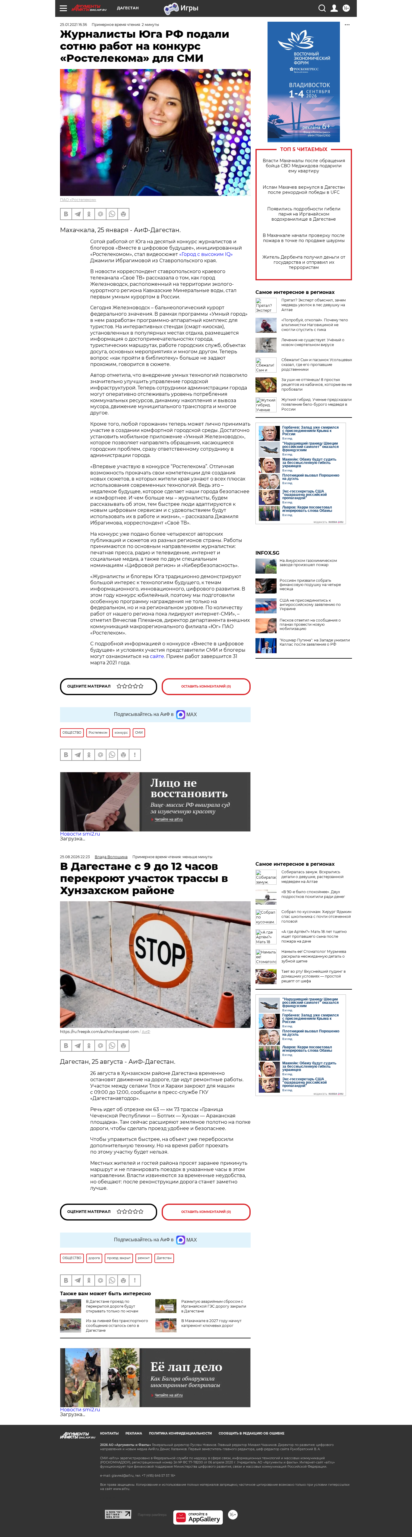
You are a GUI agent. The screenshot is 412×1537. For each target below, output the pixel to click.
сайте (157, 656)
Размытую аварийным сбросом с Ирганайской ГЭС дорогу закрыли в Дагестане (213, 1306)
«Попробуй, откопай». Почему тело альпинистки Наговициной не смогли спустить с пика (314, 325)
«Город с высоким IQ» (206, 254)
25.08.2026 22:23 (75, 857)
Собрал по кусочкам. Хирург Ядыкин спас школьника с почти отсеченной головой (316, 916)
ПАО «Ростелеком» (78, 199)
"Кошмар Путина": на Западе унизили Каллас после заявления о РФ (315, 642)
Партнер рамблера (152, 1515)
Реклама (133, 1433)
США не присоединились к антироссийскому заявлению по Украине (310, 604)
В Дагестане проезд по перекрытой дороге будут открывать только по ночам (112, 1306)
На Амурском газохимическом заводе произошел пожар (308, 563)
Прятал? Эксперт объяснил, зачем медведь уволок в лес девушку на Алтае (313, 305)
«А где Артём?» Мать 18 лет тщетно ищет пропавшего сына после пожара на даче (314, 936)
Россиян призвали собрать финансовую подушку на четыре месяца (310, 584)
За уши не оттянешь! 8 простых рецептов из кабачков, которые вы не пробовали (316, 384)
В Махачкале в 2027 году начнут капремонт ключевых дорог (211, 1323)
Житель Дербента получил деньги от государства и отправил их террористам (303, 262)
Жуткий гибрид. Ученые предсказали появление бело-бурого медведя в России (316, 404)
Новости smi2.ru (80, 834)
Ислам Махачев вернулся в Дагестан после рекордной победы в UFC (304, 190)
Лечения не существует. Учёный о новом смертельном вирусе (312, 342)
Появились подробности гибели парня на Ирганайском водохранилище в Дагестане (304, 214)
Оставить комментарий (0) (206, 686)
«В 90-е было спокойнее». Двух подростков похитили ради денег (313, 894)
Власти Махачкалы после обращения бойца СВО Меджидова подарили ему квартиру (304, 166)
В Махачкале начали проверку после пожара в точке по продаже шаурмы (304, 238)
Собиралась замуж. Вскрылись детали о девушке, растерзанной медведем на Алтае (312, 877)
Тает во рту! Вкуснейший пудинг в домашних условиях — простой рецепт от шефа (313, 976)
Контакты (109, 1433)
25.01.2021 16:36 (73, 24)
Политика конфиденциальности (180, 1433)
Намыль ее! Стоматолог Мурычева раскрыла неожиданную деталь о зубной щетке (313, 956)
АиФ (146, 1031)
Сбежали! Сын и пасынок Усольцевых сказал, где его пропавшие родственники (316, 364)
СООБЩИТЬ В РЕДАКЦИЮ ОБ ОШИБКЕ (251, 1433)
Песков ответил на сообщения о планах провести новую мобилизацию (310, 624)
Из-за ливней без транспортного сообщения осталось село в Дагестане (117, 1325)
